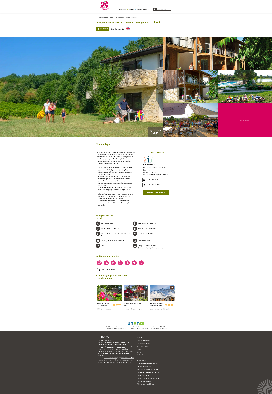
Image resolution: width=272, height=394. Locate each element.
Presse (139, 349)
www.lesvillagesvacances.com (117, 328)
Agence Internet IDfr (129, 326)
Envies (131, 9)
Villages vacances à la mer (145, 384)
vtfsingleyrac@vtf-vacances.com (158, 174)
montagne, (110, 347)
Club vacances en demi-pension (147, 364)
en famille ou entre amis (115, 353)
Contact (139, 352)
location (118, 349)
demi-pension (108, 349)
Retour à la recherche (108, 269)
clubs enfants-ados (110, 358)
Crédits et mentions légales (143, 326)
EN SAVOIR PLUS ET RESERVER (156, 192)
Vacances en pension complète (147, 369)
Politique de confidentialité (159, 326)
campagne (121, 347)
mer (102, 347)
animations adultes (127, 358)
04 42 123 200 (151, 172)
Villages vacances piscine (145, 375)
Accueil (100, 17)
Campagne (105, 17)
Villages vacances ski (144, 381)
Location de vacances (144, 366)
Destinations (122, 9)
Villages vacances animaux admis (148, 372)
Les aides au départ (122, 5)
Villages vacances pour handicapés (148, 378)
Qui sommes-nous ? (143, 340)
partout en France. (120, 344)
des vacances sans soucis (121, 362)
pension (100, 349)
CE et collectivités (145, 5)
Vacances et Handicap (133, 5)
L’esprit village (142, 9)
